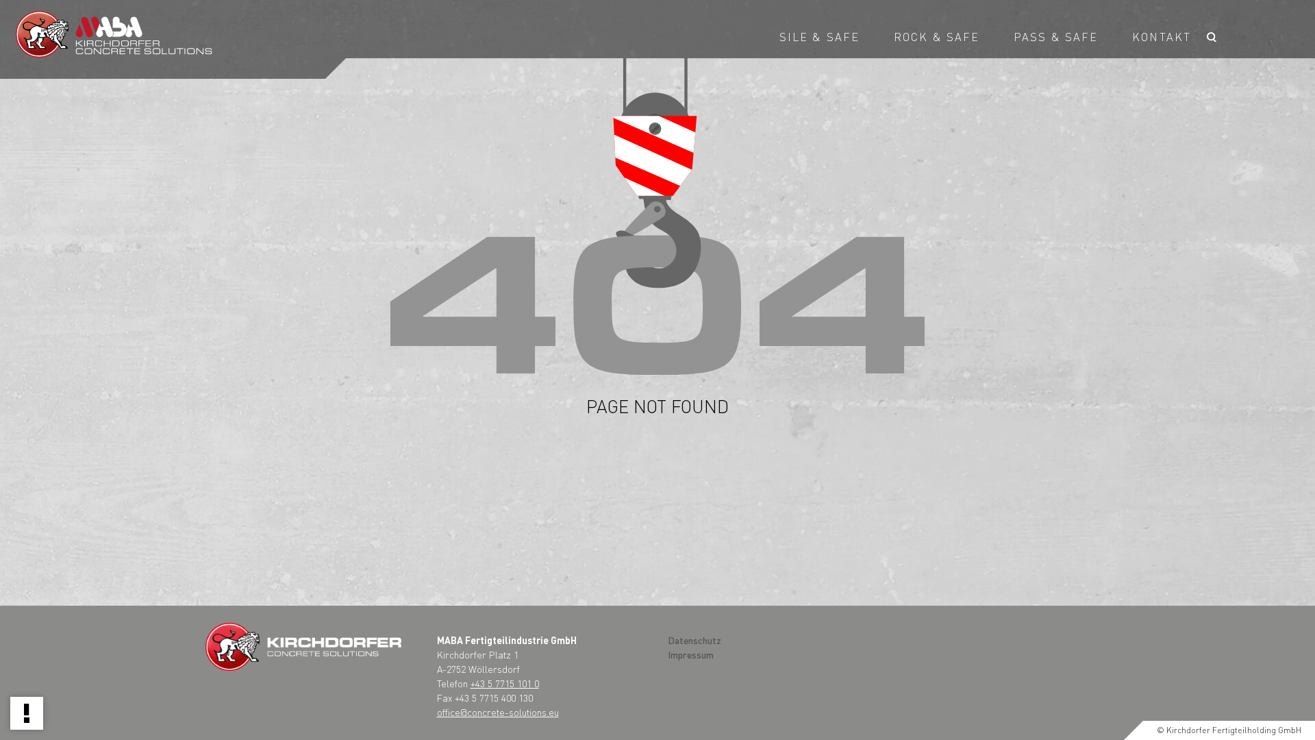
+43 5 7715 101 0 (505, 683)
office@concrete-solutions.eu (498, 712)
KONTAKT (1161, 36)
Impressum (691, 654)
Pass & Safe (1056, 36)
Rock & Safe (936, 36)
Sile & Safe (819, 36)
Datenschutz (694, 640)
